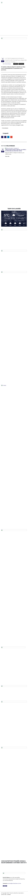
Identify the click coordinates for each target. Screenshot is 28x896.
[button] (22, 3)
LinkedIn (8, 137)
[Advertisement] (14, 21)
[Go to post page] (12, 148)
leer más (7, 156)
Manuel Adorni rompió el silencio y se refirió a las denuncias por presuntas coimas (15, 150)
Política (15, 64)
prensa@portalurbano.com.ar (14, 883)
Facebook (2, 137)
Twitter (5, 137)
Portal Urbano (8, 64)
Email (11, 137)
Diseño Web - (6, 894)
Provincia (21, 64)
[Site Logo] (9, 3)
